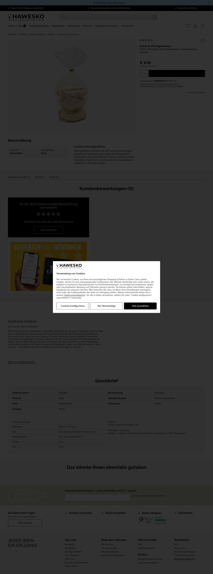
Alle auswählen (140, 306)
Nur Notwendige (106, 306)
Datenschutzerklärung (74, 295)
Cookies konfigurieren (73, 306)
